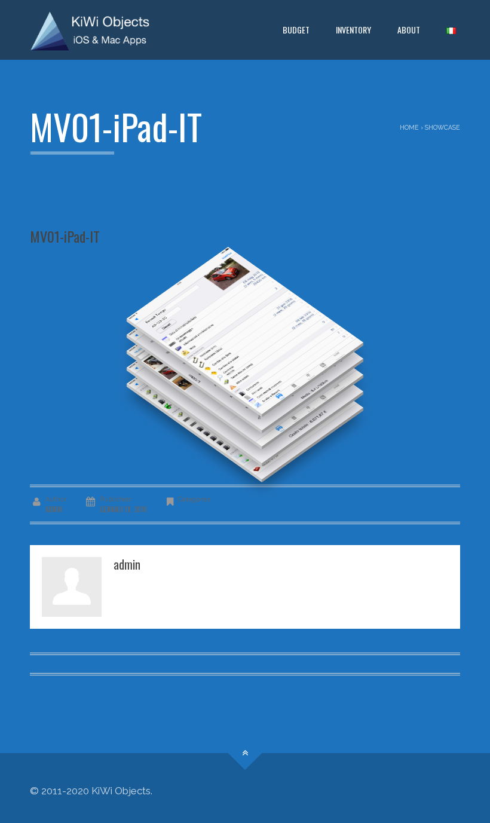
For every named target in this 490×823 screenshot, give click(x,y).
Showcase (442, 127)
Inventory (353, 29)
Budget (296, 29)
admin (53, 509)
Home (409, 127)
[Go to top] (245, 753)
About (408, 29)
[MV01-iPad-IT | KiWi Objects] (90, 30)
